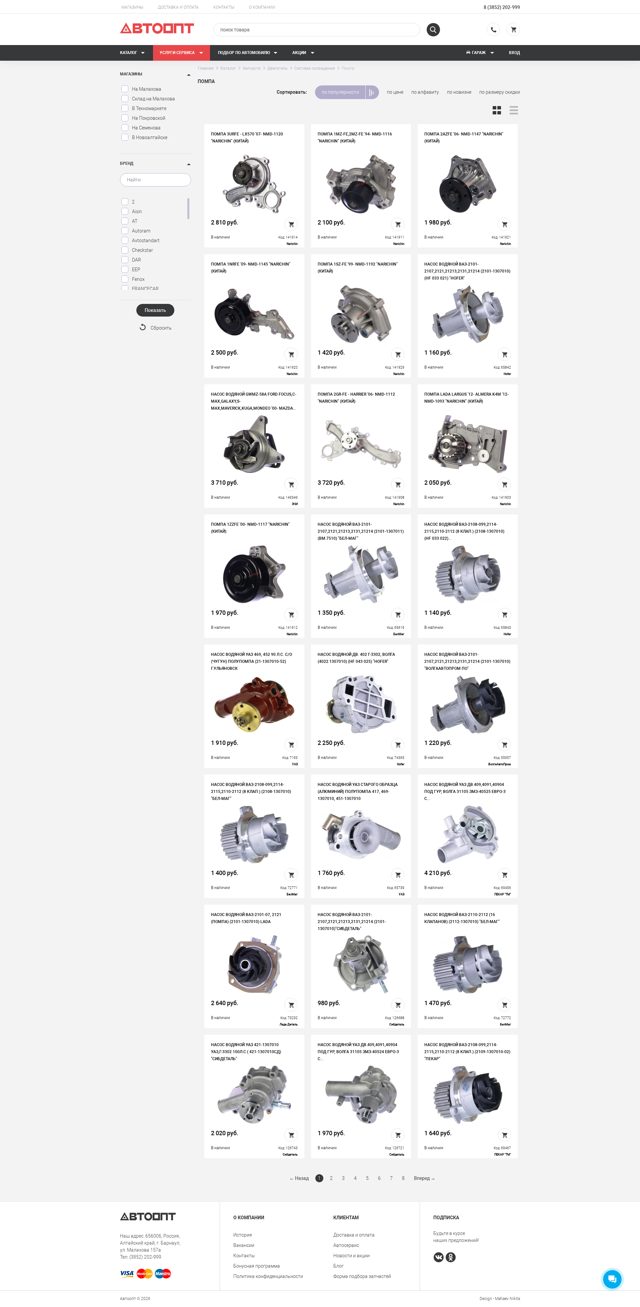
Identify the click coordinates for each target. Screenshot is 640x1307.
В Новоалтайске (149, 137)
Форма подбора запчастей (362, 1276)
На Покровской (148, 118)
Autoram (141, 231)
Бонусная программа (256, 1266)
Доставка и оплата (178, 7)
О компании (262, 7)
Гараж (479, 52)
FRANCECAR (145, 289)
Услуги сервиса (178, 52)
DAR (136, 260)
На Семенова (146, 127)
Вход (514, 52)
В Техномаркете (149, 108)
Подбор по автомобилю (244, 52)
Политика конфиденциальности (268, 1276)
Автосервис (346, 1245)
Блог (338, 1266)
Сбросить (161, 328)
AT (134, 221)
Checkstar (142, 250)
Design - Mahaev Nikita (500, 1298)
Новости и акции (351, 1255)
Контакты (223, 7)
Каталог (128, 52)
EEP (136, 269)
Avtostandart (146, 240)
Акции (299, 52)
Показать (155, 310)
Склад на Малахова (153, 98)
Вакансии (243, 1245)
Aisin (137, 211)
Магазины (132, 7)
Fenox (138, 279)
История (242, 1235)
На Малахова (146, 89)
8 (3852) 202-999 (502, 7)
